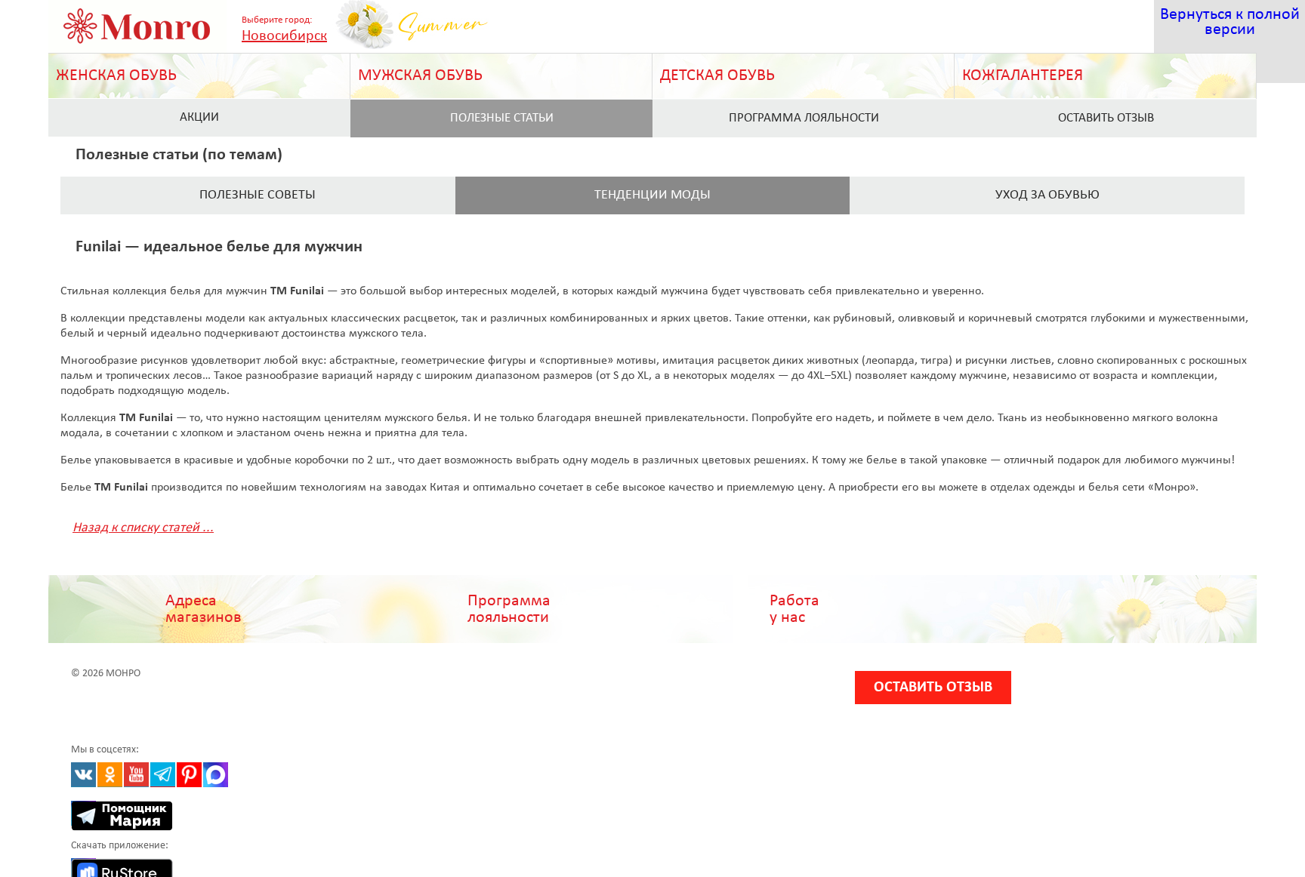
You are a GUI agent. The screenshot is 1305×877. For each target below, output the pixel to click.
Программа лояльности (804, 118)
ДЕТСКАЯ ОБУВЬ (717, 76)
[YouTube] (136, 774)
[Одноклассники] (109, 774)
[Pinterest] (189, 774)
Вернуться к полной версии (1230, 22)
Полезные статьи (502, 118)
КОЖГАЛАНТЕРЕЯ (1022, 76)
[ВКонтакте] (83, 774)
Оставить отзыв (1106, 118)
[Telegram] (162, 774)
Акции (199, 117)
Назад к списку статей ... (143, 528)
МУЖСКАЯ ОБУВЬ (420, 76)
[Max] (215, 774)
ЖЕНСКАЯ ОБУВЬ (116, 76)
